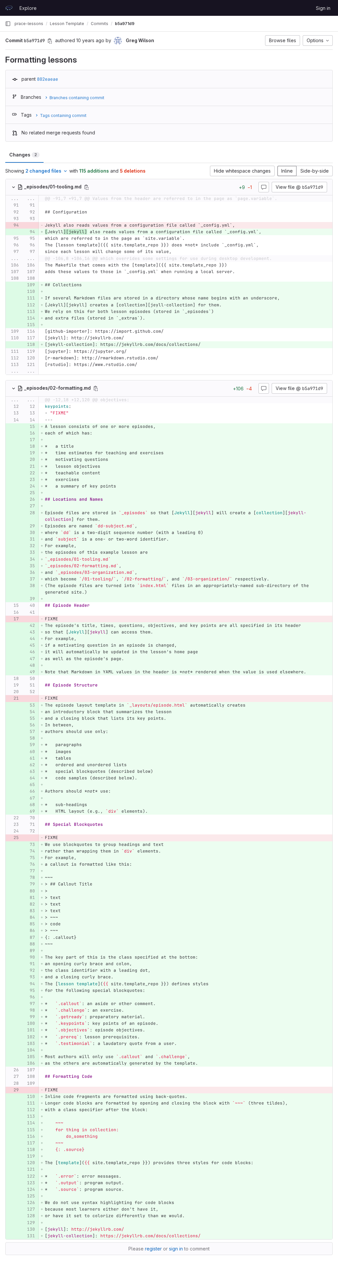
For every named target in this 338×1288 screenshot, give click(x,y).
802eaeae (47, 79)
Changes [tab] (23, 154)
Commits (99, 23)
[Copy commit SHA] (50, 41)
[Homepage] (9, 8)
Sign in (323, 8)
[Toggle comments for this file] (263, 187)
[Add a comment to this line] (6, 206)
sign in (176, 1248)
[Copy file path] (86, 187)
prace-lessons (29, 23)
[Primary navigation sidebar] (8, 23)
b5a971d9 (124, 23)
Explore (28, 8)
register (153, 1248)
